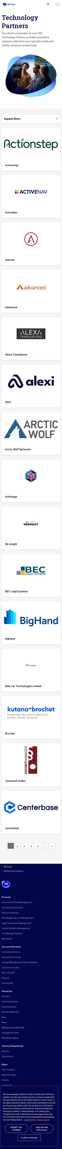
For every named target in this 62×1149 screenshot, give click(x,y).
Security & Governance (12, 907)
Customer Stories (10, 1001)
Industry (5, 1051)
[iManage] (9, 4)
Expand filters (12, 118)
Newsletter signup (10, 1038)
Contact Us (7, 1085)
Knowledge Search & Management (18, 918)
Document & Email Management (17, 902)
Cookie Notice (30, 1120)
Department (7, 1056)
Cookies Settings (29, 1138)
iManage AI (7, 939)
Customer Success (10, 967)
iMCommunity (8, 973)
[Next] (52, 846)
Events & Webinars (10, 1012)
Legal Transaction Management (16, 923)
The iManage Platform (12, 933)
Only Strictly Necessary (42, 1128)
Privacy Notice (42, 1120)
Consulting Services (11, 952)
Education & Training (11, 957)
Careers (5, 1080)
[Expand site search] (48, 4)
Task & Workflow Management (16, 928)
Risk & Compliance (10, 913)
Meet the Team (9, 1075)
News (4, 1022)
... (45, 846)
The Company (8, 1070)
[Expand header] (57, 4)
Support (5, 978)
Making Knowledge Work (13, 1027)
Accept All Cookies (16, 1128)
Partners (6, 996)
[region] (29, 1116)
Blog (4, 1017)
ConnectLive (7, 983)
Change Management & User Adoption (19, 962)
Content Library (9, 1007)
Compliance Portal (10, 1033)
